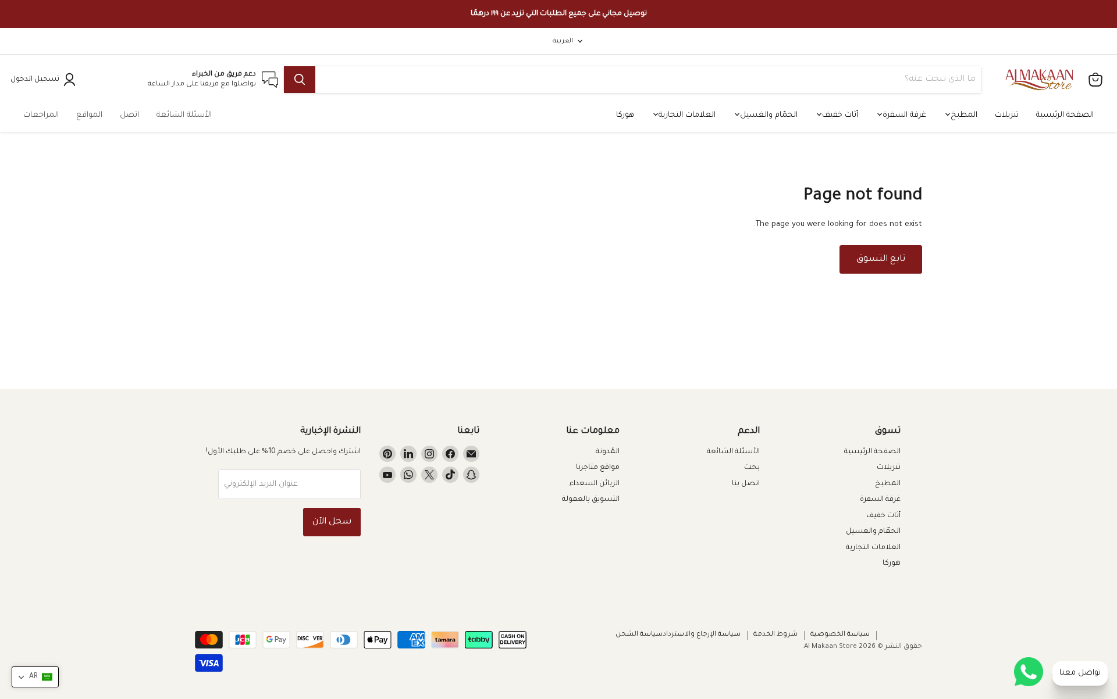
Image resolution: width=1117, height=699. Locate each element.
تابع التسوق (880, 259)
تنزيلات (1007, 115)
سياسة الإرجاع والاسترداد (702, 635)
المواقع (89, 115)
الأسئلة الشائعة (184, 115)
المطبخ (962, 115)
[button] (35, 677)
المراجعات (41, 115)
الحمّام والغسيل (768, 115)
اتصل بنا (746, 484)
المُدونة (608, 452)
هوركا (625, 115)
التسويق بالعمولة (591, 500)
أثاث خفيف (839, 115)
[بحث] (299, 79)
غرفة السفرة (903, 115)
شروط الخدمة (775, 635)
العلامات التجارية (686, 115)
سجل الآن (331, 522)
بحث (752, 468)
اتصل (129, 115)
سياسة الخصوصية (840, 635)
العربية (563, 41)
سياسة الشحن (639, 635)
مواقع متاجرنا (598, 468)
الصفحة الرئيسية (1065, 115)
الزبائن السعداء (595, 484)
